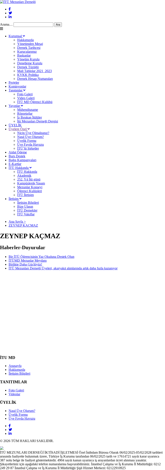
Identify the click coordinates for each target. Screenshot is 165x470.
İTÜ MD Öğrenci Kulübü (34, 102)
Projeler (14, 82)
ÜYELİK (15, 125)
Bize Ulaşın (25, 206)
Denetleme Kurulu (29, 63)
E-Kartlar (15, 164)
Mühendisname (27, 109)
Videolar (14, 394)
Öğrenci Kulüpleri (29, 191)
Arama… (6, 24)
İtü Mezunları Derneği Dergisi (37, 121)
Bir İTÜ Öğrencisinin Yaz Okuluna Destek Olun (41, 256)
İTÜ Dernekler (27, 210)
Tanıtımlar (16, 90)
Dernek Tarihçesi (28, 47)
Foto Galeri (25, 94)
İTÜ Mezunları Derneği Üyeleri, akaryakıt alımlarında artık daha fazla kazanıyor (63, 268)
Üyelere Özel (18, 129)
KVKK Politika (28, 75)
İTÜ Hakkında (19, 168)
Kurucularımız (27, 51)
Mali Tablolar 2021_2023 (34, 71)
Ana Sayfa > (17, 221)
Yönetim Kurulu (28, 59)
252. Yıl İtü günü (28, 179)
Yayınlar (15, 106)
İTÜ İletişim (25, 195)
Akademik (24, 175)
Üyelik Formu (26, 140)
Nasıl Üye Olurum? (30, 137)
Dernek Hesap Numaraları (35, 78)
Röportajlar (24, 113)
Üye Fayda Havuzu (30, 144)
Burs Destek (17, 156)
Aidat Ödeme (18, 152)
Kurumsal (16, 36)
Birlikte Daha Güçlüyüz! (25, 264)
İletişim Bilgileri (28, 202)
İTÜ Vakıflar (26, 214)
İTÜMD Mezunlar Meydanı (28, 260)
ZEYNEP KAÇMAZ (23, 225)
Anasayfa (15, 366)
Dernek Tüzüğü (28, 67)
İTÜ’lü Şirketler (28, 148)
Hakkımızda (25, 40)
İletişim (14, 199)
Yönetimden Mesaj (30, 44)
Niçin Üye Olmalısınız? (33, 133)
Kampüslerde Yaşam (31, 183)
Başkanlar (24, 55)
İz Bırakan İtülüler (29, 117)
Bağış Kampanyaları (22, 160)
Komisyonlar (17, 86)
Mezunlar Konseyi (29, 187)
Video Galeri (26, 98)
